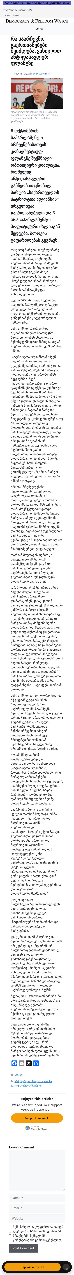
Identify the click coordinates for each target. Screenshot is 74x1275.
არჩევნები (20, 1081)
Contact (16, 15)
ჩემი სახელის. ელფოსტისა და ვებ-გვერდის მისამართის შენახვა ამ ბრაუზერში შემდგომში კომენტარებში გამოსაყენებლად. (38, 1233)
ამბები (18, 1074)
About (7, 15)
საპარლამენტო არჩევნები (26, 1085)
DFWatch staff (43, 73)
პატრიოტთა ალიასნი (39, 1081)
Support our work (37, 1118)
